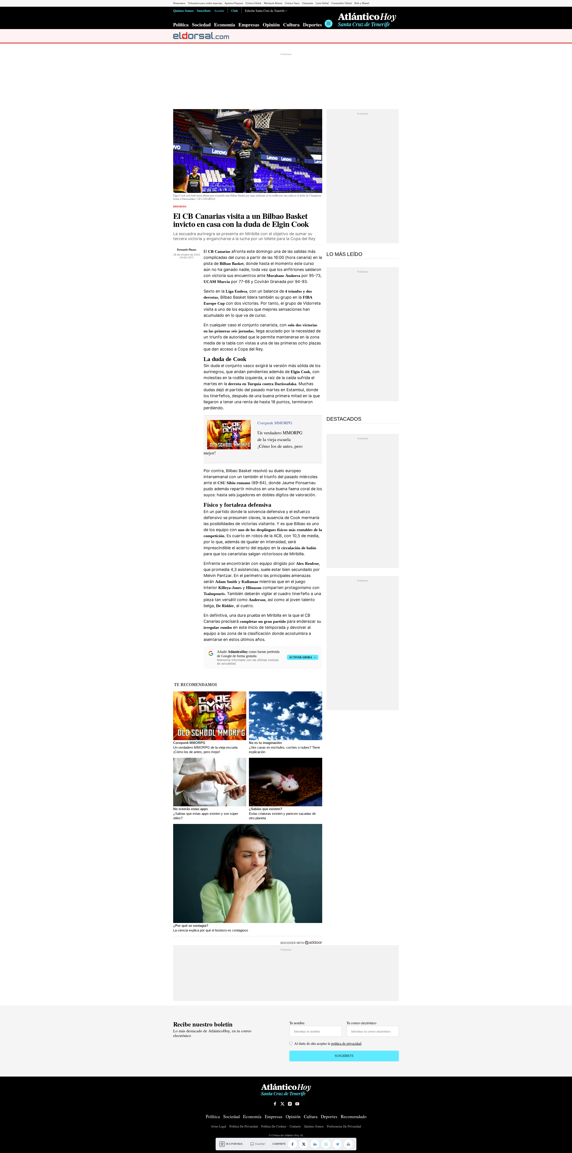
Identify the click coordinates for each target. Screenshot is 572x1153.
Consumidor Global (341, 3)
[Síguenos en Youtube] (297, 1104)
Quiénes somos (314, 1126)
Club (234, 10)
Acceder (219, 10)
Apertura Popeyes (234, 3)
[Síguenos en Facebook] (275, 1104)
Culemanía (307, 3)
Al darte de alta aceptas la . (327, 1043)
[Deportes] (201, 36)
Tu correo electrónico (361, 1023)
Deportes (312, 24)
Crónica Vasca (292, 3)
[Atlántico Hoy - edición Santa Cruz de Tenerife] (367, 20)
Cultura (291, 24)
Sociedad (201, 24)
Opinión (271, 24)
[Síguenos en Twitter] (282, 1104)
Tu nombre (297, 1023)
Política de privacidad (243, 1126)
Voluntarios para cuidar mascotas (205, 3)
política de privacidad (346, 1043)
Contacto (295, 1126)
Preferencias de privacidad (344, 1126)
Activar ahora (300, 657)
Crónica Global (253, 3)
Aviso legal (218, 1126)
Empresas (248, 24)
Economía (224, 24)
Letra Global (322, 3)
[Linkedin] (314, 1144)
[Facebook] (292, 1144)
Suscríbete (204, 10)
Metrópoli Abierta (273, 3)
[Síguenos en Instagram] (290, 1104)
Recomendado (353, 1116)
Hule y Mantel (361, 3)
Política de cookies (273, 1126)
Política (181, 24)
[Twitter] (303, 1144)
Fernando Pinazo (186, 249)
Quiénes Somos (183, 10)
